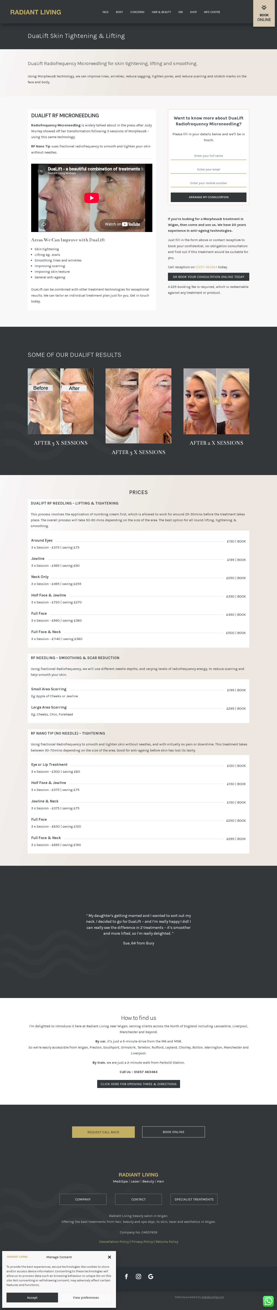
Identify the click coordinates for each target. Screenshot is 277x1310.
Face (106, 12)
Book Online (173, 1132)
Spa (180, 12)
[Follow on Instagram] (138, 1276)
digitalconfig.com (212, 1297)
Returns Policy (167, 1242)
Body (119, 12)
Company (83, 1199)
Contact (138, 1199)
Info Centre (212, 12)
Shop (193, 12)
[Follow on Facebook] (126, 1276)
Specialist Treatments (194, 1199)
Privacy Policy (142, 1242)
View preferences (86, 1298)
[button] (109, 1257)
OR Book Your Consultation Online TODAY (208, 277)
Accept (32, 1298)
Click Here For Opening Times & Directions (139, 1084)
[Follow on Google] (150, 1276)
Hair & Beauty (161, 12)
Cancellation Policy (114, 1242)
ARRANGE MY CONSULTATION (209, 197)
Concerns (137, 12)
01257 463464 (206, 267)
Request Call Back (103, 1132)
